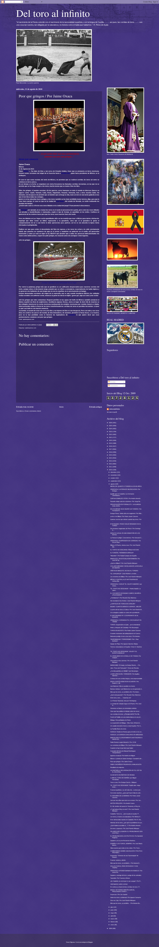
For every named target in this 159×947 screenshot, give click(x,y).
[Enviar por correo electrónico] (47, 325)
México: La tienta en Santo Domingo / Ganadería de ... (126, 758)
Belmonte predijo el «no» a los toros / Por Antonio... (125, 636)
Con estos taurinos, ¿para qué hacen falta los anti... (125, 793)
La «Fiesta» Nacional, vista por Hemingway (123, 700)
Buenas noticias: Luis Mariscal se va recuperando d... (126, 689)
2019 (110, 443)
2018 (110, 446)
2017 (110, 449)
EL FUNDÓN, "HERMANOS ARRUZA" (122, 552)
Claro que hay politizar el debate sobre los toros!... (125, 711)
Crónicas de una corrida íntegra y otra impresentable (126, 678)
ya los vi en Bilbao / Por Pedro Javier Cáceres (124, 516)
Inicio (61, 407)
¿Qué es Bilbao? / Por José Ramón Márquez (123, 563)
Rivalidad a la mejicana (117, 767)
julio (112, 907)
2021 (110, 437)
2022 (110, 434)
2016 (110, 452)
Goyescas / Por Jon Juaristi (118, 894)
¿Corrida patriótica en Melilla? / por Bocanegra (124, 671)
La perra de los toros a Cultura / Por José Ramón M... (126, 609)
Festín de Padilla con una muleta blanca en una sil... (125, 717)
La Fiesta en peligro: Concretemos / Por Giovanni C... (126, 537)
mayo (112, 913)
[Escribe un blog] (49, 325)
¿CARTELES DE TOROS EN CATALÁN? (122, 603)
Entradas (113, 382)
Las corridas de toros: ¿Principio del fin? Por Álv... (125, 714)
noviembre (114, 475)
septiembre (114, 481)
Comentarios (114, 385)
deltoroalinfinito (114, 409)
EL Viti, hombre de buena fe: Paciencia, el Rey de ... (125, 806)
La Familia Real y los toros (118, 729)
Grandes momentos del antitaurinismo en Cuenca (125, 633)
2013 (110, 461)
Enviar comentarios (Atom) (33, 411)
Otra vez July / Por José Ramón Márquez (123, 900)
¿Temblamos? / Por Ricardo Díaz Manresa (123, 598)
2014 (110, 458)
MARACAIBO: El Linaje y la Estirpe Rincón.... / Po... (125, 665)
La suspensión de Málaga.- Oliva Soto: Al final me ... (125, 723)
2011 (110, 466)
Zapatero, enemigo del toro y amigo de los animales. (126, 875)
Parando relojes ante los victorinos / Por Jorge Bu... (125, 501)
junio (112, 910)
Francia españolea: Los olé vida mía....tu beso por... (125, 790)
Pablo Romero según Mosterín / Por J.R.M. (123, 742)
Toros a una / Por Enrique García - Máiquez (123, 782)
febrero (113, 921)
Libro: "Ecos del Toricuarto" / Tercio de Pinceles (124, 668)
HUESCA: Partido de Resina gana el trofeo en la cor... (126, 732)
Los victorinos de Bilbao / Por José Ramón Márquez (126, 576)
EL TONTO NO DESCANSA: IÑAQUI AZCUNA (124, 549)
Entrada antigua (95, 407)
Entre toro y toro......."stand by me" (120, 698)
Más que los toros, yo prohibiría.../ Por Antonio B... (125, 863)
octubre (113, 478)
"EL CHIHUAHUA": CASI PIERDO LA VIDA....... (124, 573)
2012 (110, 464)
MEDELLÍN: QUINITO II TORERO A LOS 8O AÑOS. (126, 486)
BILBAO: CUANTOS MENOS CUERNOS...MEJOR (125, 606)
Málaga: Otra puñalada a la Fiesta (120, 720)
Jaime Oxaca (24, 164)
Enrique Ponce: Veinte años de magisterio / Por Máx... (126, 513)
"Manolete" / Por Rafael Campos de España (123, 555)
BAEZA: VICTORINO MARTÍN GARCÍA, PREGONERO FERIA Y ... (122, 890)
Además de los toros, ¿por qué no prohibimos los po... (126, 822)
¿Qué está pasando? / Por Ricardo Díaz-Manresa (125, 695)
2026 (110, 422)
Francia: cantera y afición (118, 860)
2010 (110, 469)
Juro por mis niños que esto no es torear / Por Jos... (126, 800)
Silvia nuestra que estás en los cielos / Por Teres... (125, 848)
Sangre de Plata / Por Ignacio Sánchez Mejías (124, 644)
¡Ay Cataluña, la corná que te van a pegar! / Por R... (125, 881)
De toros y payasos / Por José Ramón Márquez (124, 828)
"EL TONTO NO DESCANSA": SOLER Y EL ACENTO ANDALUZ (123, 652)
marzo (113, 919)
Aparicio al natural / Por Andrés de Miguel (122, 755)
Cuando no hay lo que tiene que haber (121, 748)
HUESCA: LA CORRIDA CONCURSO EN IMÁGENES (126, 734)
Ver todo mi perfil (112, 412)
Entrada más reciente (25, 407)
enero (112, 924)
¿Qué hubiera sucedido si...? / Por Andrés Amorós (125, 825)
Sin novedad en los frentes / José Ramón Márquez (125, 601)
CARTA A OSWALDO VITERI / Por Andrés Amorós (125, 498)
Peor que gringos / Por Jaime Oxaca (121, 761)
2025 (110, 425)
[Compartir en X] (52, 325)
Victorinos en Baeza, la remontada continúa (123, 708)
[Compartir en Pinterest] (57, 325)
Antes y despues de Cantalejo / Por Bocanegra (124, 627)
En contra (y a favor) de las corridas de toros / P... (125, 887)
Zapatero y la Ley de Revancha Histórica (122, 840)
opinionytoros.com (30, 328)
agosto (113, 484)
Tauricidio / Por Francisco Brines (120, 878)
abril (112, 916)
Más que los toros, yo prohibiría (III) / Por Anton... (125, 692)
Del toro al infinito (53, 13)
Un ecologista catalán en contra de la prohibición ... (125, 612)
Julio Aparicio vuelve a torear (119, 884)
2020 (110, 440)
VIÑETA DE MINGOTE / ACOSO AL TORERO (124, 570)
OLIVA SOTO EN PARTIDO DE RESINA (122, 775)
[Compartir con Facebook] (54, 325)
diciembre (114, 472)
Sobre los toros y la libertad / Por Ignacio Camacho (125, 897)
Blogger (90, 942)
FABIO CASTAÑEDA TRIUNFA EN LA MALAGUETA (125, 764)
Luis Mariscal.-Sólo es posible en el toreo (122, 686)
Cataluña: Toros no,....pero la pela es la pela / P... (125, 814)
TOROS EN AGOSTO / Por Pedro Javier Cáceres (125, 630)
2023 (110, 431)
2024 (110, 428)
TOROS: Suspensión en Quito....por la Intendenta (125, 624)
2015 (110, 455)
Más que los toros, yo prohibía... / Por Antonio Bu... (125, 903)
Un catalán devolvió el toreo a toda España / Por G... (126, 726)
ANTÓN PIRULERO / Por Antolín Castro (122, 803)
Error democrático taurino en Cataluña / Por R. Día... (126, 819)
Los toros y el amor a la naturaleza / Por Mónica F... (125, 816)
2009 (110, 928)
